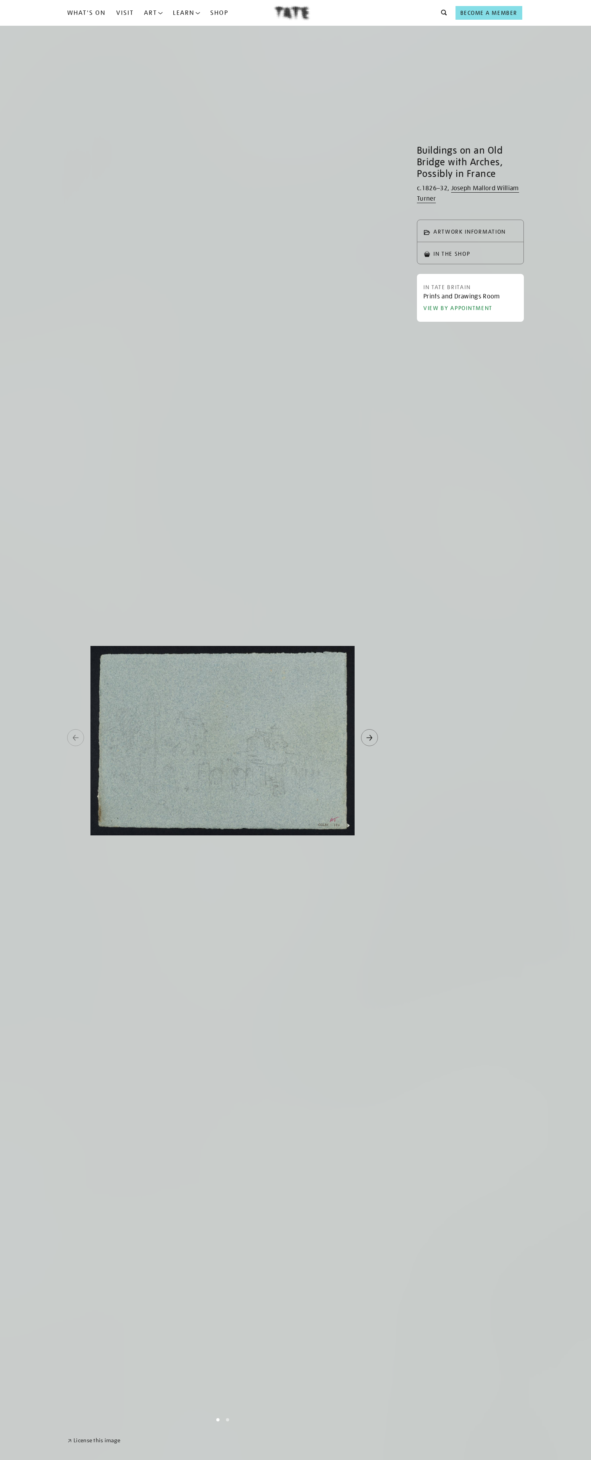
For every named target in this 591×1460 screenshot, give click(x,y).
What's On (86, 13)
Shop (219, 13)
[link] (94, 1440)
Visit (125, 13)
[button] (441, 13)
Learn (184, 13)
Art (150, 13)
